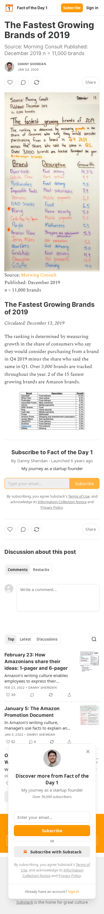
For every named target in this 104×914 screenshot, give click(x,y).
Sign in (92, 7)
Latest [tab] (25, 639)
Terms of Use (79, 496)
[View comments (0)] (23, 82)
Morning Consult (39, 275)
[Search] (94, 639)
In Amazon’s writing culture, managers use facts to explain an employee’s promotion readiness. (36, 725)
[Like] (10, 82)
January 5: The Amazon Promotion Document (32, 712)
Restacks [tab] (41, 569)
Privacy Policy (70, 875)
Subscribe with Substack (56, 851)
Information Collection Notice (62, 501)
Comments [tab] (17, 569)
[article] (52, 674)
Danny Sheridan (32, 64)
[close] (87, 751)
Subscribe (72, 7)
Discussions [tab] (47, 639)
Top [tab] (11, 639)
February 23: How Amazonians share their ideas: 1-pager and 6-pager (36, 661)
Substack (24, 902)
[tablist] (28, 569)
